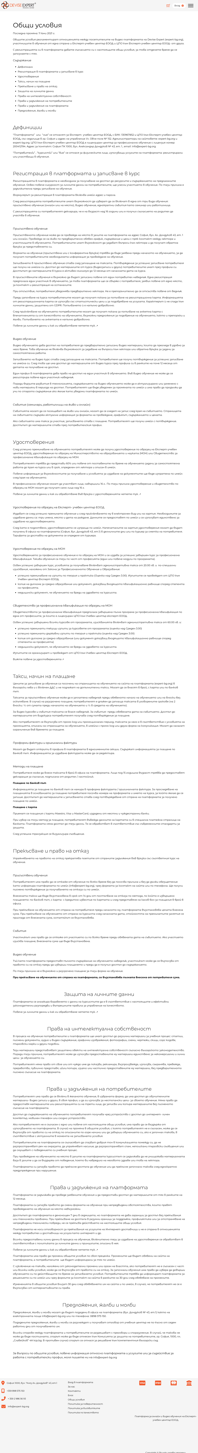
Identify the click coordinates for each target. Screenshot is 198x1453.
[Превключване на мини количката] (168, 5)
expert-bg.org (166, 138)
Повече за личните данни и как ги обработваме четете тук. (54, 325)
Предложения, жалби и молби (37, 110)
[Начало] (18, 5)
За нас (71, 1386)
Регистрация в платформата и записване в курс (50, 71)
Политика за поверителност (85, 1404)
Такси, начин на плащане (34, 81)
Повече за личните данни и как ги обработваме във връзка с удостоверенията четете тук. (76, 494)
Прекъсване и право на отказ (37, 86)
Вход (177, 5)
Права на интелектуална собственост (44, 96)
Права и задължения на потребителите (45, 100)
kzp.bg (38, 1340)
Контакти (74, 1391)
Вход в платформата (80, 1382)
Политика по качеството (83, 1412)
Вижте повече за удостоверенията (37, 659)
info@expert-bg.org (144, 146)
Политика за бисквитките (84, 1408)
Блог (70, 1395)
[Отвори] (190, 5)
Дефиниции (25, 66)
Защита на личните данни (36, 91)
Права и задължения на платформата (43, 105)
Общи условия (76, 1399)
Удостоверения (28, 76)
